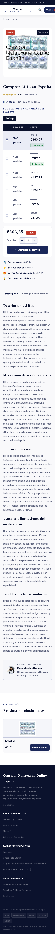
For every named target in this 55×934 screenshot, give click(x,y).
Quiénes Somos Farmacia (15, 884)
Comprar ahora (39, 747)
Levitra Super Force (12, 819)
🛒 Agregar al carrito (27, 249)
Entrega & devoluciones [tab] (35, 293)
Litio (14, 19)
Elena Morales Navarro (29, 668)
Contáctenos (9, 896)
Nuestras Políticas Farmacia (17, 890)
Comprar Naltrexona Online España (25, 778)
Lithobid (10, 741)
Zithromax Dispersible (14, 837)
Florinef (7, 831)
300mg (10, 118)
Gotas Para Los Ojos (13, 858)
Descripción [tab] (11, 293)
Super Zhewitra (10, 825)
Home (6, 19)
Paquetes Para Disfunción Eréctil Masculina (24, 863)
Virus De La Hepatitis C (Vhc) (17, 869)
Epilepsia (7, 852)
